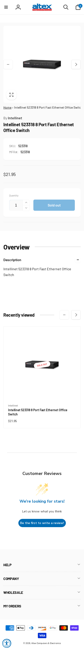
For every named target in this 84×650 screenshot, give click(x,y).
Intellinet (12, 118)
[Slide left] (8, 64)
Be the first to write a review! (42, 523)
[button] (6, 7)
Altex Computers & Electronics (46, 643)
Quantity (14, 195)
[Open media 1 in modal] (42, 64)
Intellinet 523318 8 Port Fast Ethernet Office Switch (37, 412)
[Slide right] (76, 64)
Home (7, 107)
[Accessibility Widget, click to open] (6, 643)
